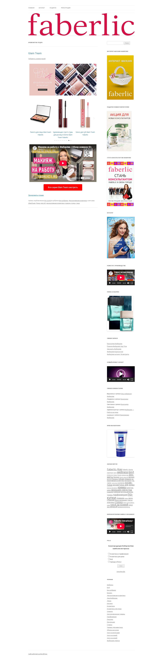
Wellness (110, 585)
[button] (31, 118)
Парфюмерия (111, 617)
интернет (128, 481)
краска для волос (112, 488)
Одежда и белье (115, 562)
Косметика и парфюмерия (119, 554)
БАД (131, 472)
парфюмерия (120, 494)
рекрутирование (121, 500)
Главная (31, 8)
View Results (121, 572)
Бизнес (109, 593)
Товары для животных (115, 627)
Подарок (53, 8)
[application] (121, 277)
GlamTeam (32, 203)
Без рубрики (63, 201)
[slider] (119, 379)
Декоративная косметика (78, 201)
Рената (119, 475)
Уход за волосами (113, 633)
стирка (119, 502)
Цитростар (125, 475)
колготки (114, 483)
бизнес (116, 477)
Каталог (42, 8)
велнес (131, 477)
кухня (129, 488)
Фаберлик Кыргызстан (115, 352)
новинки (110, 492)
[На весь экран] (132, 283)
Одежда (110, 611)
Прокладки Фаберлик (114, 344)
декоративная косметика (55, 203)
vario (115, 472)
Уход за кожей (112, 635)
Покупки (110, 619)
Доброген (110, 475)
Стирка (109, 625)
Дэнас (115, 475)
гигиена (115, 479)
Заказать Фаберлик (114, 349)
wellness (122, 472)
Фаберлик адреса (113, 641)
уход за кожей (119, 504)
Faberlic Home (127, 470)
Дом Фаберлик (112, 598)
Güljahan (110, 415)
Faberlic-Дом (114, 469)
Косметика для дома (117, 557)
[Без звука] (128, 283)
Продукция (111, 622)
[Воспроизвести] (110, 283)
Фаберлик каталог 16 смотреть (118, 354)
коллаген (121, 483)
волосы (109, 479)
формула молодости (124, 507)
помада (68, 203)
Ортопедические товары (116, 614)
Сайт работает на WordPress (37, 654)
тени (78, 203)
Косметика (111, 606)
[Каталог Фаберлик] (121, 258)
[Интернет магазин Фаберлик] (120, 99)
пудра (73, 203)
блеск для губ (41, 203)
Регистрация (65, 8)
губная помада (124, 479)
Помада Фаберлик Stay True (117, 346)
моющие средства (121, 489)
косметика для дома (123, 484)
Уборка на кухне (113, 630)
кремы (122, 487)
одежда (117, 492)
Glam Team (35, 53)
